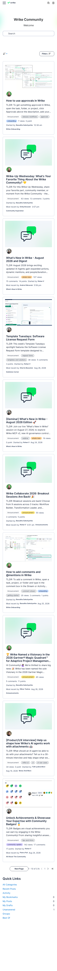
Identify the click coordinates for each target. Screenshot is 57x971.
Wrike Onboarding (13, 129)
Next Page (19, 869)
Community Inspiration (15, 211)
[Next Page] (48, 869)
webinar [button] (25, 438)
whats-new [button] (26, 277)
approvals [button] (44, 117)
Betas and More (25, 771)
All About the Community (16, 857)
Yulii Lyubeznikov (38, 767)
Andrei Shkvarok (26, 285)
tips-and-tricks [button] (28, 840)
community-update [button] (14, 844)
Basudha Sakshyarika (24, 125)
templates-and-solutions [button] (16, 360)
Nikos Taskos (25, 689)
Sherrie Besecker (26, 368)
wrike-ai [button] (25, 763)
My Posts (28, 901)
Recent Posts (9, 888)
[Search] (48, 3)
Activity (6, 893)
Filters (45, 54)
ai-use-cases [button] (42, 763)
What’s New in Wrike (14, 289)
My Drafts (28, 905)
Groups (6, 913)
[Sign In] (53, 3)
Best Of (6, 917)
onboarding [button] (11, 121)
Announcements (41, 525)
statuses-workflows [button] (29, 117)
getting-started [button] (13, 595)
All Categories (10, 884)
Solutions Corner (12, 372)
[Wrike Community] (11, 3)
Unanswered (28, 909)
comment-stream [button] (28, 591)
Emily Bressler (25, 207)
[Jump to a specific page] (52, 869)
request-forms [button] (27, 356)
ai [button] (33, 763)
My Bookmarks (28, 897)
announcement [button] (28, 513)
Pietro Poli (24, 853)
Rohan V (41, 281)
